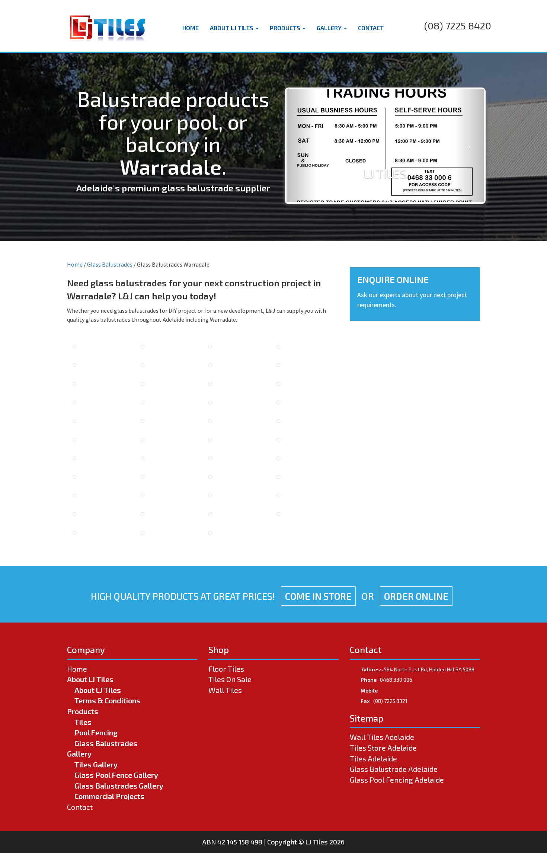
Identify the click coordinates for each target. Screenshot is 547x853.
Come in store (318, 596)
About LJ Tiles (232, 27)
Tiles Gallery (96, 764)
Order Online (416, 596)
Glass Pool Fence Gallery (116, 774)
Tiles (83, 721)
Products (286, 27)
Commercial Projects (109, 796)
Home (190, 27)
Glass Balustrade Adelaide (394, 768)
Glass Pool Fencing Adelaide (397, 779)
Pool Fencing (96, 732)
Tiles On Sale (230, 679)
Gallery (330, 27)
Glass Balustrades (109, 264)
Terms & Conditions (107, 700)
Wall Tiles (225, 689)
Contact (371, 27)
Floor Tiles (226, 668)
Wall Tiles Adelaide (382, 736)
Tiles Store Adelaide (383, 747)
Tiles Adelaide (373, 758)
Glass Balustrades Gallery (118, 785)
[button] (301, 145)
